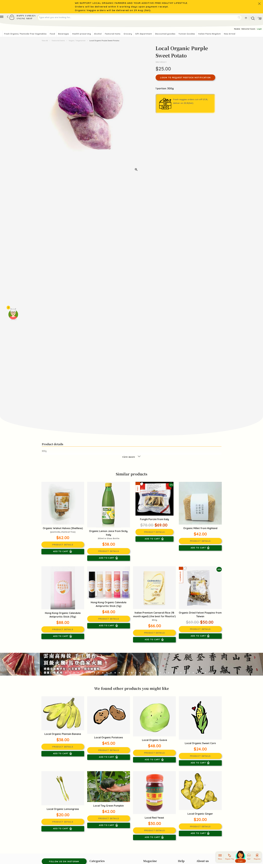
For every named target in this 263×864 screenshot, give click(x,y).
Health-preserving (81, 34)
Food (52, 34)
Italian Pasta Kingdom (209, 34)
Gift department (143, 34)
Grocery (128, 34)
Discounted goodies (165, 34)
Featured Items (112, 34)
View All (45, 41)
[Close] (259, 3)
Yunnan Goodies (187, 34)
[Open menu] (1, 16)
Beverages (63, 34)
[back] (7, 16)
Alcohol (98, 34)
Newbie (237, 29)
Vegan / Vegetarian (77, 41)
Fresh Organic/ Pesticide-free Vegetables (25, 34)
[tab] (53, 673)
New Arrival (229, 34)
